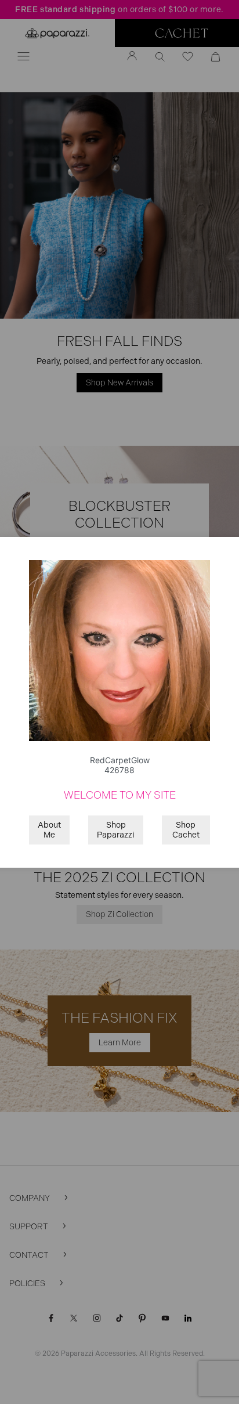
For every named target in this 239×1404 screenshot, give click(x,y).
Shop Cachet (186, 830)
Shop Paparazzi (116, 830)
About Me (49, 830)
